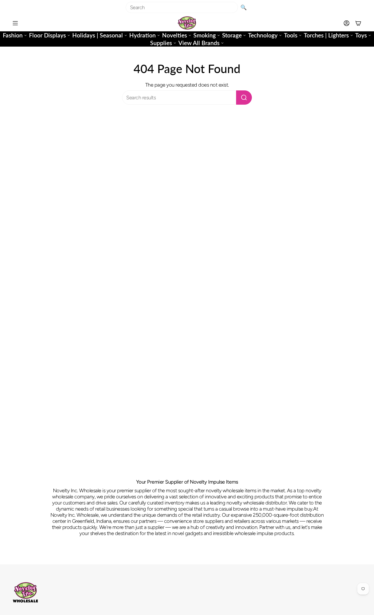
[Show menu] (15, 23)
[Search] (244, 97)
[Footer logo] (25, 592)
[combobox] (182, 7)
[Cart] (358, 23)
